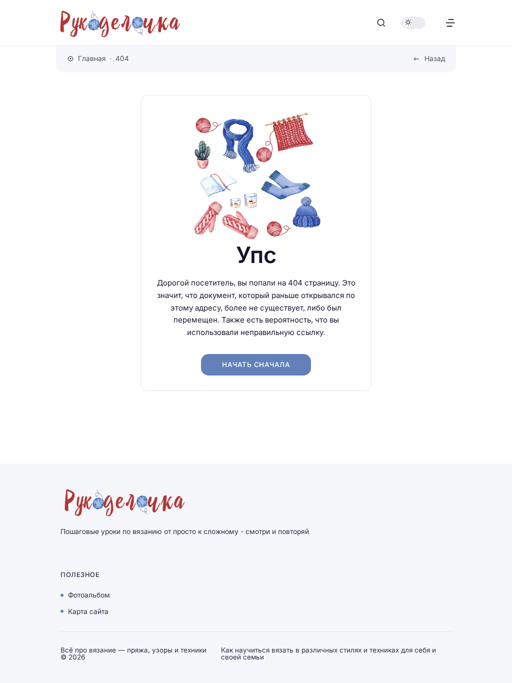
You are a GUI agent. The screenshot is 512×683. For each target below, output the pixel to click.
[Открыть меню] (450, 23)
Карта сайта (88, 611)
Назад (434, 58)
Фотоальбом (89, 595)
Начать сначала (256, 364)
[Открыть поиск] (381, 23)
